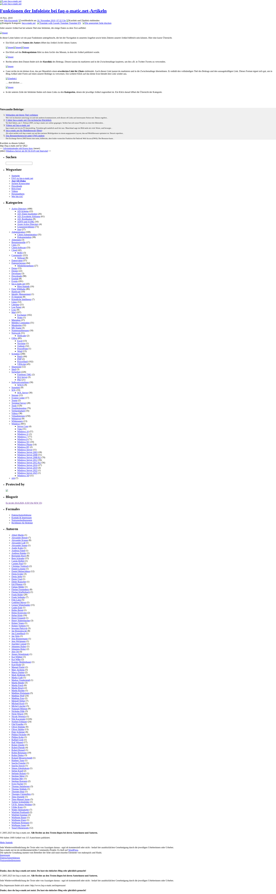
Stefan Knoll (17, 771)
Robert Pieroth (18, 747)
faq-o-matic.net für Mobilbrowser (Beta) (24, 130)
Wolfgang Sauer (19, 825)
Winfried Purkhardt (20, 812)
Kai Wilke (16, 659)
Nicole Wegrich (19, 716)
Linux (14, 302)
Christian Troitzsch (20, 566)
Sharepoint (16, 367)
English (15, 278)
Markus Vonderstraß (21, 680)
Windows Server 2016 (27, 465)
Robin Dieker (18, 755)
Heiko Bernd (17, 610)
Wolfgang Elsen (19, 820)
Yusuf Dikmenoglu (20, 828)
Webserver (16, 418)
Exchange (21, 315)
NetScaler (21, 335)
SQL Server (22, 392)
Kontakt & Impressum (22, 517)
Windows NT (23, 442)
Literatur (15, 304)
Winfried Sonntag (19, 815)
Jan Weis (16, 636)
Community (17, 255)
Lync (14, 310)
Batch (20, 356)
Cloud (14, 250)
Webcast (21, 258)
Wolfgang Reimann (20, 822)
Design (15, 271)
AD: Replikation (24, 219)
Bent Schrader (18, 558)
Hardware (16, 291)
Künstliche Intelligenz (21, 299)
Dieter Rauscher (19, 581)
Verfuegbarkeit (18, 411)
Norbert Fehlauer (19, 721)
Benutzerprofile (19, 242)
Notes (20, 317)
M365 (20, 253)
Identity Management (21, 294)
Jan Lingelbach (18, 633)
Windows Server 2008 (27, 455)
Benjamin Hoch (19, 556)
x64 (13, 478)
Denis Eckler (17, 574)
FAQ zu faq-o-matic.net (22, 178)
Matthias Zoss (18, 698)
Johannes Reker (19, 649)
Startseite (16, 175)
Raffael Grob (17, 740)
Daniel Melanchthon (21, 571)
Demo (14, 268)
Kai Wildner (17, 657)
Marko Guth (17, 677)
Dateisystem (17, 260)
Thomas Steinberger (21, 786)
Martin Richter (18, 690)
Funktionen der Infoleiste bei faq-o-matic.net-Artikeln (53, 10)
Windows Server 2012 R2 (29, 462)
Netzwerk (16, 333)
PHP (19, 359)
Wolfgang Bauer (19, 817)
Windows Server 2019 (27, 468)
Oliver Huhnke (18, 727)
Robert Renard (18, 750)
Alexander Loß (18, 543)
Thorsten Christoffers (21, 794)
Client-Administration (27, 234)
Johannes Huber (19, 646)
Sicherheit (16, 372)
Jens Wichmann (19, 641)
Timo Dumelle (18, 797)
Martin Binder (18, 683)
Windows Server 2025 (27, 473)
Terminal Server (19, 403)
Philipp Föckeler (19, 734)
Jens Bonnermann (20, 638)
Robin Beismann (19, 752)
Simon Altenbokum (20, 768)
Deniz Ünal (17, 579)
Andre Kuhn (17, 548)
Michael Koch (18, 703)
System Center (18, 398)
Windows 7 (22, 436)
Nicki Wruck (17, 714)
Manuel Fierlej (18, 667)
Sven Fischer (17, 784)
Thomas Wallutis (19, 789)
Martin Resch (18, 688)
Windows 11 (23, 434)
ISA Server (22, 377)
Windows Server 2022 (27, 470)
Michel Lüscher (19, 706)
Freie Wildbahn (18, 289)
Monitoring (17, 325)
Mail (14, 312)
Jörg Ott (15, 651)
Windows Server (24, 449)
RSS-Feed (16, 188)
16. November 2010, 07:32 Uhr (51, 20)
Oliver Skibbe (18, 729)
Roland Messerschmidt (22, 758)
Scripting (16, 354)
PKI (19, 379)
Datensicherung (19, 263)
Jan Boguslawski (19, 631)
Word (19, 351)
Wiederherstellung (25, 265)
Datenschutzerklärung (21, 515)
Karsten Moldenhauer (21, 662)
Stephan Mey (18, 778)
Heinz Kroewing (19, 613)
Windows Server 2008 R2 (29, 457)
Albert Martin (18, 535)
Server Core (22, 426)
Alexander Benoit (20, 537)
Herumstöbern (18, 194)
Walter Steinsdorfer (20, 809)
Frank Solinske (18, 597)
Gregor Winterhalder (21, 605)
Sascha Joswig (18, 765)
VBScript (21, 364)
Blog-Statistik (23, 286)
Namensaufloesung (20, 330)
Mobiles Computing (21, 322)
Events (15, 281)
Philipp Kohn (18, 737)
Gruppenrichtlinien (25, 227)
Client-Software (19, 247)
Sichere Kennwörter (21, 183)
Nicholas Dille (18, 711)
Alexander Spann (19, 545)
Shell (14, 369)
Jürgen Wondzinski (20, 654)
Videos (15, 191)
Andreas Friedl (18, 550)
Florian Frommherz (20, 589)
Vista (19, 429)
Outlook (21, 346)
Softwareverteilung (20, 382)
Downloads (17, 186)
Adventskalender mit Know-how (18, 148)
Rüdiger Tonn (18, 760)
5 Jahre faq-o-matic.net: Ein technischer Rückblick (28, 120)
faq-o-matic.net (29, 23)
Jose (19, 229)
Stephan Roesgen (19, 781)
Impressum (5, 855)
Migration (16, 320)
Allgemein (16, 240)
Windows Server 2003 (27, 452)
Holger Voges (18, 623)
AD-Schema (23, 211)
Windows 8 (22, 439)
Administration (18, 232)
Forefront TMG (24, 374)
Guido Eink (17, 607)
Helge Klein (17, 615)
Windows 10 (23, 431)
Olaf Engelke (18, 724)
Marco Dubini (18, 672)
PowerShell (22, 361)
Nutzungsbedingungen (22, 520)
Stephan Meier (18, 776)
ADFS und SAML (25, 221)
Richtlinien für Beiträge (22, 523)
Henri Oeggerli (18, 618)
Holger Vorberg (19, 626)
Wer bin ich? (17, 196)
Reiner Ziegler (18, 745)
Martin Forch (17, 685)
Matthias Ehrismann (21, 693)
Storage (15, 395)
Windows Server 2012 (27, 460)
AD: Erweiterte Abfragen (28, 216)
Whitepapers (17, 421)
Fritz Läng (16, 600)
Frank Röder (17, 594)
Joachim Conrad (19, 644)
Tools (14, 405)
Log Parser (16, 307)
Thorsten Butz (18, 791)
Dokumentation (24, 237)
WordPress (73, 850)
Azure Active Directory (28, 224)
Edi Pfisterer (17, 584)
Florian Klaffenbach (21, 592)
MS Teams (16, 328)
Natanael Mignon (19, 708)
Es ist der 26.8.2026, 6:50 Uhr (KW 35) (24, 503)
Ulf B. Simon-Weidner (22, 804)
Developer (16, 273)
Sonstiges (16, 387)
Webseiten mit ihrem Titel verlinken (22, 115)
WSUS (20, 385)
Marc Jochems (18, 670)
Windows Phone (24, 444)
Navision (21, 343)
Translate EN (74, 23)
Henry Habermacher (21, 620)
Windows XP (23, 475)
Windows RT (23, 447)
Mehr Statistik (6, 842)
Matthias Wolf (18, 695)
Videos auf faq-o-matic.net (18, 125)
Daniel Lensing (18, 568)
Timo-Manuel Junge (21, 799)
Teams (14, 400)
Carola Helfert (18, 561)
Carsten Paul (17, 563)
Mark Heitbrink (19, 675)
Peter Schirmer (18, 732)
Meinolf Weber (18, 701)
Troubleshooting (19, 408)
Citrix (14, 245)
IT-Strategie (17, 297)
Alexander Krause (20, 540)
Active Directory (19, 208)
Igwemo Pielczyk (19, 628)
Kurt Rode (16, 664)
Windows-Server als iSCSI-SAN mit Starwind (27, 151)
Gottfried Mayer (19, 602)
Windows (16, 424)
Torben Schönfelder (20, 802)
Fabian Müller (18, 587)
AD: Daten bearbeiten (27, 214)
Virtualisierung (18, 416)
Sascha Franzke (19, 763)
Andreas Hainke (19, 553)
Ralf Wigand (17, 742)
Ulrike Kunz (17, 807)
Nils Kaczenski (11, 20)
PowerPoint (22, 348)
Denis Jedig (17, 576)
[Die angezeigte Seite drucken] (97, 23)
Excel (19, 341)
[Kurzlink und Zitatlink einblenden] (82, 20)
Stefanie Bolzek (19, 773)
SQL (14, 390)
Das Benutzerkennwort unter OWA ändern (25, 135)
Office (14, 338)
